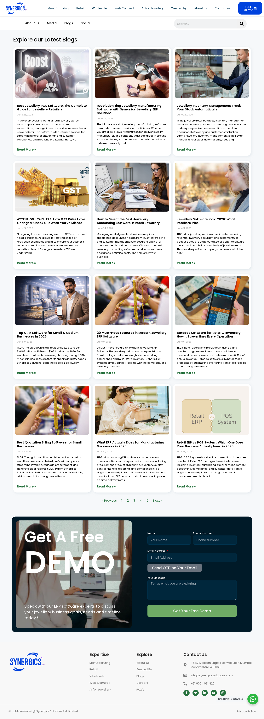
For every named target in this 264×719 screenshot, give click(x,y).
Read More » (26, 149)
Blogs (68, 23)
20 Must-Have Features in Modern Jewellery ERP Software (132, 335)
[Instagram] (223, 693)
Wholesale (99, 8)
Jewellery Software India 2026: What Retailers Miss (206, 221)
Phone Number (203, 533)
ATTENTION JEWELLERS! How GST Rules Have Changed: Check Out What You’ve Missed (51, 221)
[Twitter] (195, 693)
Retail (80, 8)
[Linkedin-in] (205, 693)
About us (200, 8)
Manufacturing (58, 8)
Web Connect (124, 8)
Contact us (223, 8)
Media (52, 23)
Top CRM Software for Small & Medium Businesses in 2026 (47, 335)
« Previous (109, 500)
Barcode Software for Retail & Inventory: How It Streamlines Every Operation (209, 335)
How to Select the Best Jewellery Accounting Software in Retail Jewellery (128, 221)
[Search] (242, 23)
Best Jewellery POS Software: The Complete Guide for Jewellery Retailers (52, 107)
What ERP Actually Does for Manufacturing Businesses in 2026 (130, 444)
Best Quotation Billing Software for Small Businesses (49, 444)
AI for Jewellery (153, 8)
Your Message (156, 578)
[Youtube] (214, 693)
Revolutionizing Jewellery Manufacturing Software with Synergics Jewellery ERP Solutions (129, 109)
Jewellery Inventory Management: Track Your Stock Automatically (209, 107)
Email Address (156, 551)
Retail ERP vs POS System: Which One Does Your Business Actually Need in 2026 (210, 444)
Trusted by (179, 8)
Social (85, 23)
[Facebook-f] (186, 693)
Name (151, 533)
